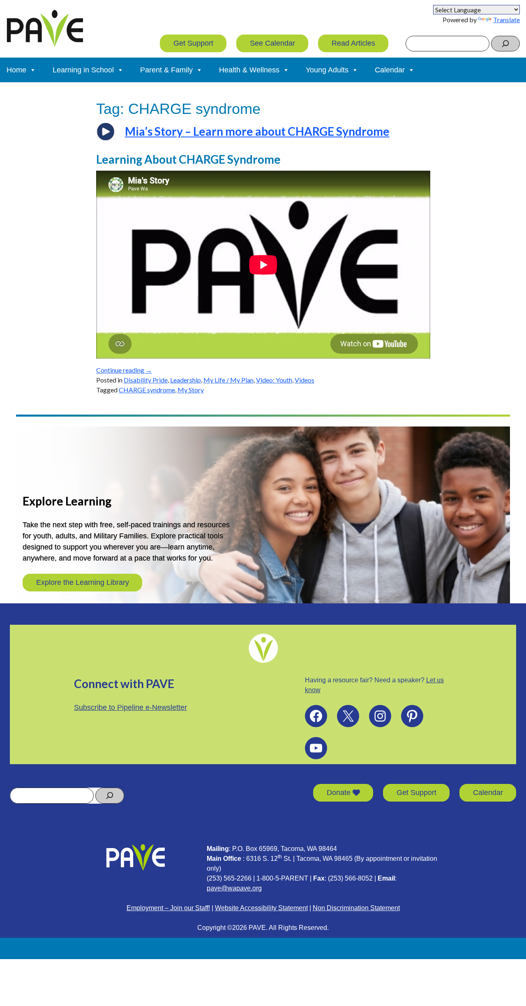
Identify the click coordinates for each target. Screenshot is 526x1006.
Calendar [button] (390, 70)
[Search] (505, 44)
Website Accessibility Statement (261, 907)
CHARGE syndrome (147, 390)
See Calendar (272, 43)
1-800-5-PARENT (282, 878)
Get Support (193, 43)
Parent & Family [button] (166, 70)
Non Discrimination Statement (356, 907)
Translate (506, 19)
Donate (340, 792)
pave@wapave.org (234, 888)
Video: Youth (274, 380)
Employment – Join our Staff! (168, 907)
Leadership (185, 380)
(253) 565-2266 (229, 878)
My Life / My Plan (228, 380)
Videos (304, 380)
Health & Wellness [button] (249, 70)
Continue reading (124, 370)
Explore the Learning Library (82, 582)
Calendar (488, 792)
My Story (191, 390)
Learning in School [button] (83, 70)
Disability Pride (146, 380)
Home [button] (16, 70)
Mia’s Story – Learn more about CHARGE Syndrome (257, 131)
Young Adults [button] (327, 70)
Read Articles (353, 43)
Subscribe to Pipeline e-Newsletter (130, 707)
